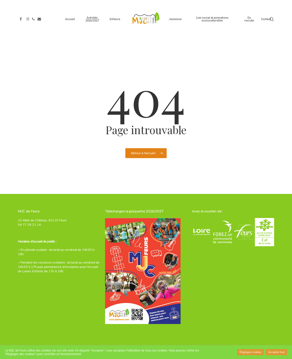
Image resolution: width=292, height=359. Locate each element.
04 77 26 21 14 (29, 225)
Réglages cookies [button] (250, 352)
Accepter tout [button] (276, 352)
